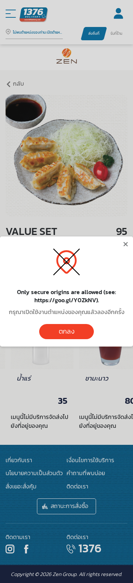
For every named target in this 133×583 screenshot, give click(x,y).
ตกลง (67, 331)
